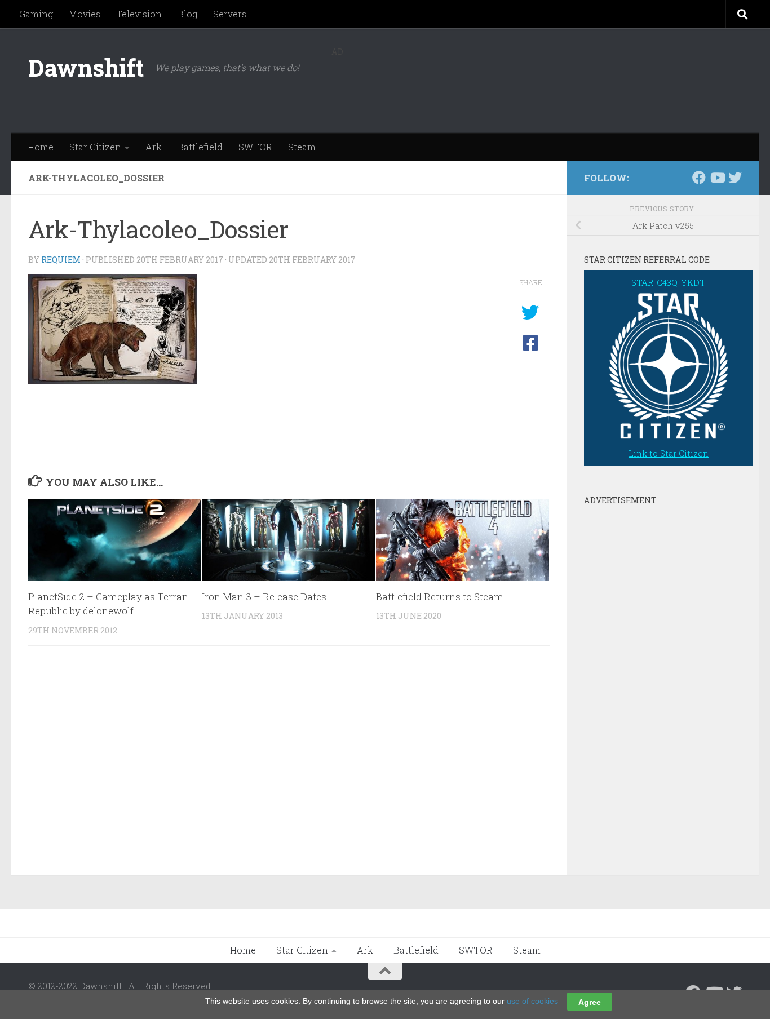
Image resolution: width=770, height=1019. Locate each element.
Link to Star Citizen (669, 453)
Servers (229, 14)
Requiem (61, 259)
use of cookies (532, 1000)
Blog (187, 14)
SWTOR (255, 147)
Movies (84, 14)
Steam (302, 147)
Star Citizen (95, 147)
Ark (153, 147)
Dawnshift (86, 67)
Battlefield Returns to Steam (439, 596)
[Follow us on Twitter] (735, 177)
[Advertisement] (536, 87)
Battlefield (200, 147)
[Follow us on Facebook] (699, 177)
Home (41, 147)
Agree (589, 1001)
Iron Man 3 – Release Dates (264, 596)
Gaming (36, 14)
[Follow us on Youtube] (717, 177)
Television (139, 14)
